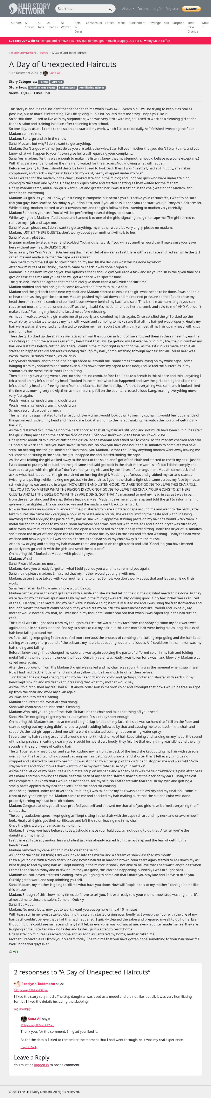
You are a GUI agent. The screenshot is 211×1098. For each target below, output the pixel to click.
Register (172, 8)
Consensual (94, 23)
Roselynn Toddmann (38, 983)
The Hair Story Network (22, 53)
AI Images (52, 25)
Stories (44, 53)
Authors (16, 23)
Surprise (178, 23)
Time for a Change (193, 27)
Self (166, 23)
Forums (143, 8)
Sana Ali (55, 73)
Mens (121, 23)
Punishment (137, 23)
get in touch (107, 41)
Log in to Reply (22, 1009)
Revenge (155, 23)
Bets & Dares (79, 27)
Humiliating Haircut (91, 87)
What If (205, 25)
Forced (110, 23)
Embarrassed (67, 87)
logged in (41, 1065)
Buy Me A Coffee (158, 41)
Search (110, 9)
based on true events (42, 87)
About (127, 8)
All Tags (41, 25)
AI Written (66, 25)
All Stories (29, 25)
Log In (157, 8)
